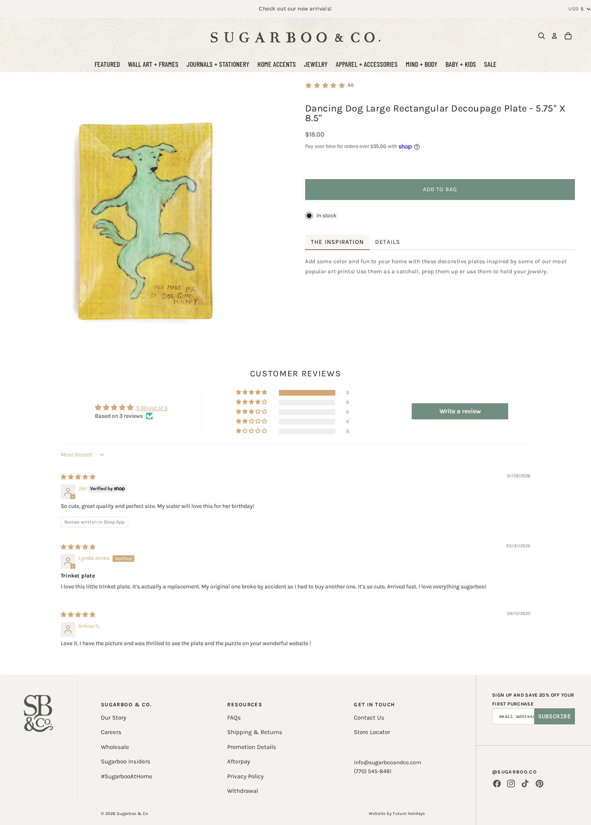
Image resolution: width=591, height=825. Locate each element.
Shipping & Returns (254, 732)
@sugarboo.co (514, 771)
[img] (78, 477)
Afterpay (238, 761)
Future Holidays (409, 813)
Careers (111, 732)
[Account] (554, 36)
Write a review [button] (460, 411)
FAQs (234, 717)
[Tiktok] (525, 783)
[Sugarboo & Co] (295, 36)
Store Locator (372, 732)
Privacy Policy (245, 776)
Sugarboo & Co (132, 813)
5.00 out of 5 (152, 407)
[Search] (541, 36)
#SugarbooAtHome (126, 776)
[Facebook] (497, 783)
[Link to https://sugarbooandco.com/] (38, 738)
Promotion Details (251, 747)
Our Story (113, 717)
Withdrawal (242, 790)
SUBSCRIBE (554, 716)
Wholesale (115, 747)
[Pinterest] (539, 783)
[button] (252, 393)
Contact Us (369, 717)
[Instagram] (511, 783)
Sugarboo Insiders (125, 761)
